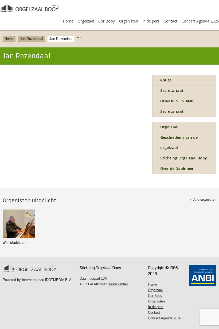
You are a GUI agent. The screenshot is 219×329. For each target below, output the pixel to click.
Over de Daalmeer (177, 168)
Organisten (128, 21)
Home (68, 21)
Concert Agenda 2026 (200, 21)
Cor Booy (106, 21)
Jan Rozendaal (31, 39)
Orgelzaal (86, 21)
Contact (170, 21)
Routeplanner (118, 284)
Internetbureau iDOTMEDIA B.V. (47, 280)
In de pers (150, 21)
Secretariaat (172, 90)
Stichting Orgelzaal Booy (183, 157)
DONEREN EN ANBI (177, 100)
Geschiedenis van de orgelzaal (179, 142)
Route (165, 80)
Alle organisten (204, 199)
